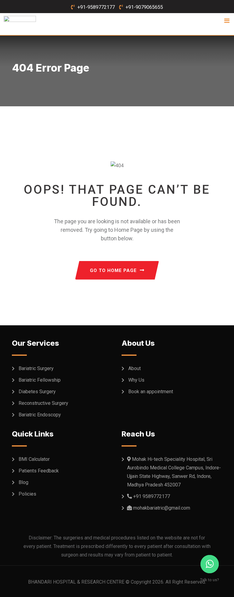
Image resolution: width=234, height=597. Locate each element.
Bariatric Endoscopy (40, 415)
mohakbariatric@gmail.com (161, 508)
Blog (23, 482)
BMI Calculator (34, 459)
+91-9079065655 (144, 7)
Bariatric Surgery (36, 368)
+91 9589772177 (151, 496)
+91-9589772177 (96, 7)
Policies (27, 494)
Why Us (136, 380)
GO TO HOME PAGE (113, 270)
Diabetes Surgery (37, 391)
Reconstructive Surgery (43, 403)
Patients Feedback (39, 471)
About (134, 368)
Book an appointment (150, 391)
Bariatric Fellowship (40, 380)
